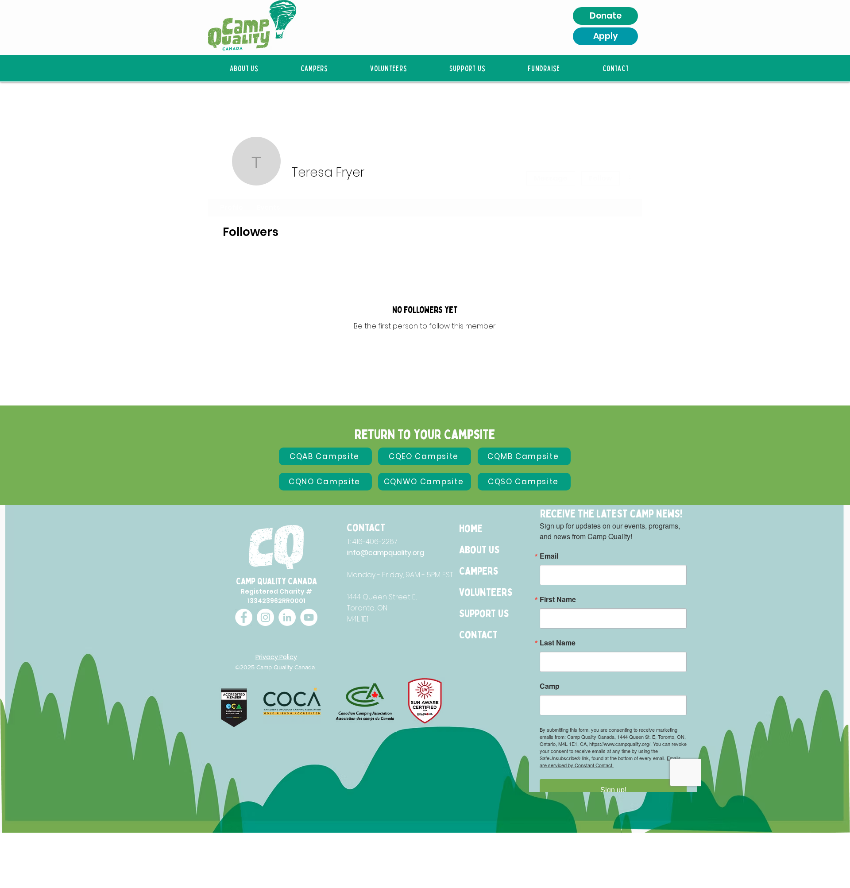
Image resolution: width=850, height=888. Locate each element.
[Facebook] (243, 617)
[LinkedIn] (287, 617)
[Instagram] (265, 617)
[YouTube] (308, 617)
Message (551, 178)
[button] (244, 68)
